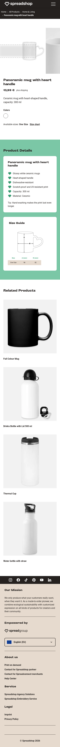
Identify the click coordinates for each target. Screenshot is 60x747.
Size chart (35, 124)
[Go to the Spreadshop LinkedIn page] (49, 580)
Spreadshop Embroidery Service (20, 698)
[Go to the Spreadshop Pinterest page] (34, 580)
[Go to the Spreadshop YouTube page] (42, 580)
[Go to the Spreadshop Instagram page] (10, 580)
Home (3, 12)
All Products (14, 12)
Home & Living (28, 12)
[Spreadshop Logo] (18, 4)
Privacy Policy (11, 719)
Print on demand (12, 665)
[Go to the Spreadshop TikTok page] (26, 580)
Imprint (8, 714)
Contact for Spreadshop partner (20, 669)
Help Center (10, 678)
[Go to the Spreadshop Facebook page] (18, 580)
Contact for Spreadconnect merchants (23, 674)
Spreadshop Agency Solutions (19, 694)
